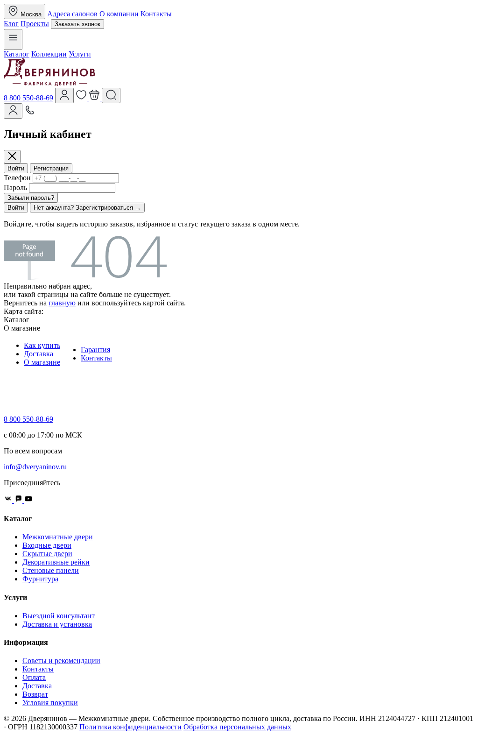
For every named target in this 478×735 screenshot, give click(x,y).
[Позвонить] (29, 113)
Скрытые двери (47, 554)
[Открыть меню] (13, 39)
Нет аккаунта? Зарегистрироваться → (87, 207)
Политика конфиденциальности (130, 727)
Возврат (35, 694)
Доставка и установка (57, 624)
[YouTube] (28, 500)
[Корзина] (95, 98)
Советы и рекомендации (61, 660)
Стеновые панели (50, 570)
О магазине (42, 362)
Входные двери (46, 545)
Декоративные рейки (56, 562)
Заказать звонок (77, 24)
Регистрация (51, 168)
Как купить (42, 345)
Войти (15, 168)
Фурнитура (40, 579)
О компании (119, 14)
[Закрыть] (12, 156)
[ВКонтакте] (9, 500)
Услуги (80, 54)
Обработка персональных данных (237, 727)
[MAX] (19, 500)
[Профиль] (64, 95)
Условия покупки (50, 703)
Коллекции (49, 54)
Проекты (35, 24)
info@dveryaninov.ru (35, 467)
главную (62, 303)
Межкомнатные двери (57, 537)
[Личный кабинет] (13, 111)
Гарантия (95, 349)
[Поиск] (111, 95)
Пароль (15, 187)
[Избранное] (82, 98)
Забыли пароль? (30, 197)
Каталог (16, 54)
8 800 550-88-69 (28, 98)
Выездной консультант (58, 616)
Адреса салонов (72, 14)
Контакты (156, 14)
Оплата (34, 677)
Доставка (38, 354)
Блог (11, 24)
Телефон (17, 178)
